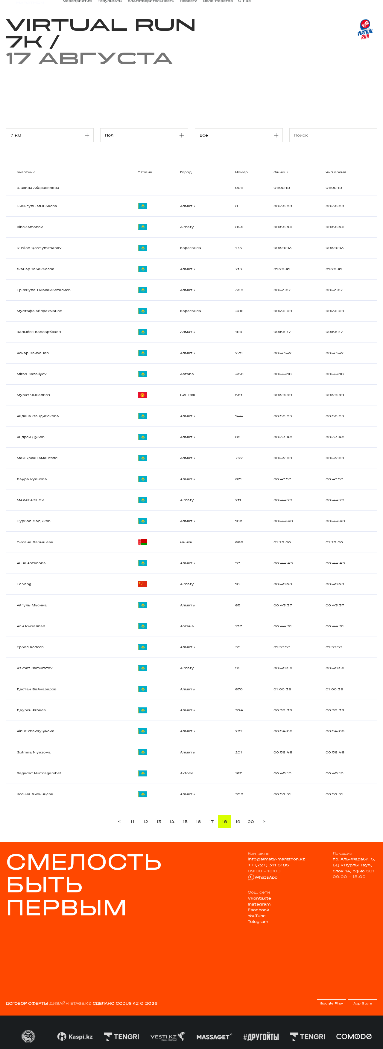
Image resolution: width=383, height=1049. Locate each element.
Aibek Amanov (30, 227)
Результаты (110, 5)
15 (185, 821)
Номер (241, 172)
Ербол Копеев (30, 647)
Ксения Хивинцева (35, 794)
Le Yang (24, 584)
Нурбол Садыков (34, 521)
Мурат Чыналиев (33, 395)
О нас (244, 5)
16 (198, 821)
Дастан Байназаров (37, 689)
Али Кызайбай (31, 626)
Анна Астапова (31, 563)
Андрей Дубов (31, 437)
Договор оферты (27, 1003)
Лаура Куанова (32, 479)
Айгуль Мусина (32, 605)
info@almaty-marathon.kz (276, 859)
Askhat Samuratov (35, 668)
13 (158, 821)
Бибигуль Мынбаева (37, 206)
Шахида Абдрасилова (38, 188)
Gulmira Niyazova (34, 752)
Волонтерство (218, 5)
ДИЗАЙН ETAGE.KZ (70, 1003)
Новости (188, 5)
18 (224, 821)
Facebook (258, 910)
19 (237, 821)
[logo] (25, 5)
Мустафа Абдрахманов (39, 311)
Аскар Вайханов (33, 353)
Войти (371, 5)
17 (211, 821)
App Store (362, 1003)
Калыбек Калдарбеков (39, 332)
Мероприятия (77, 5)
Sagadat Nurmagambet (39, 773)
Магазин (322, 5)
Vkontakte (259, 898)
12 (145, 821)
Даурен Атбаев (31, 710)
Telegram (258, 921)
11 (132, 821)
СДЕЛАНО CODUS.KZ (116, 1003)
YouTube (257, 916)
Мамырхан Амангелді (37, 458)
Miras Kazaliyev (32, 374)
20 (251, 821)
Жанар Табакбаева (35, 269)
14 (172, 821)
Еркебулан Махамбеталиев (44, 290)
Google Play (331, 1003)
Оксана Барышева (35, 542)
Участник (26, 172)
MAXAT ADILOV (30, 500)
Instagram (259, 904)
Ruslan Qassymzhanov (39, 248)
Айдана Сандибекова (38, 416)
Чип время (336, 172)
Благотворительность (151, 5)
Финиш (280, 172)
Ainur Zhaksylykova (35, 731)
